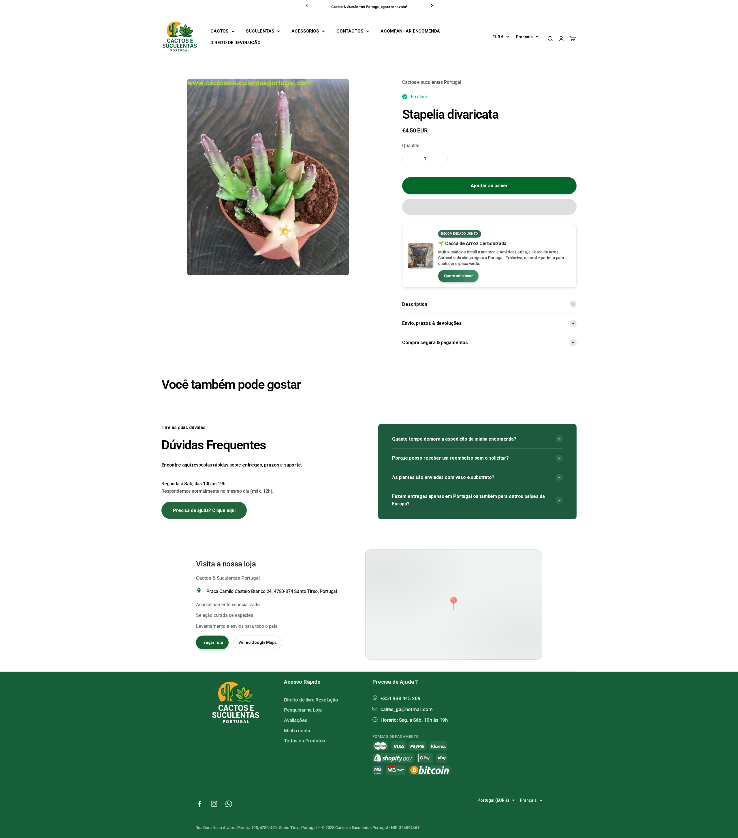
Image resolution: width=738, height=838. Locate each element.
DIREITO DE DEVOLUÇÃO (235, 42)
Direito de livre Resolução (311, 700)
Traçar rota (212, 642)
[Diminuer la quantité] (410, 159)
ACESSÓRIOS (305, 31)
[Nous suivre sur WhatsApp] (229, 804)
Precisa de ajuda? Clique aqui (204, 510)
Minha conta (297, 730)
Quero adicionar (458, 276)
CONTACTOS (350, 31)
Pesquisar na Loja (303, 710)
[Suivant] (432, 5)
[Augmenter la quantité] (439, 159)
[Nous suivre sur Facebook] (199, 804)
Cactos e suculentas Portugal (431, 82)
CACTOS (219, 31)
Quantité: (411, 145)
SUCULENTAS (260, 31)
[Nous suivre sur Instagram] (214, 804)
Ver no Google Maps (257, 642)
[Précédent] (307, 5)
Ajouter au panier (489, 185)
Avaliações (295, 720)
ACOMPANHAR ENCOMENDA (410, 31)
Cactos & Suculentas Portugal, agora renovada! (369, 7)
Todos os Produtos (304, 741)
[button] (489, 207)
